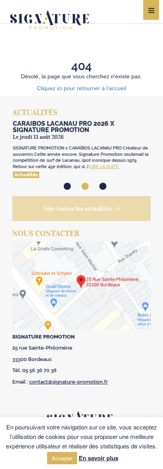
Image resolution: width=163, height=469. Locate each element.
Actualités (25, 175)
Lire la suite (103, 166)
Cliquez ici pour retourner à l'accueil (81, 88)
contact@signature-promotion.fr (68, 382)
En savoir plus (98, 458)
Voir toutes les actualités (78, 208)
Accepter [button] (62, 458)
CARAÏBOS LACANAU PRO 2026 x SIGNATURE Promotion (63, 127)
